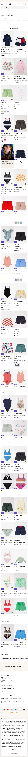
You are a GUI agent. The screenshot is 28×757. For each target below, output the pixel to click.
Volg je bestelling (6, 678)
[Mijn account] (19, 4)
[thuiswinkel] (16, 713)
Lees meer (19, 746)
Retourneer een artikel (8, 680)
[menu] (2, 4)
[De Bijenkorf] (7, 4)
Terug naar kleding (7, 12)
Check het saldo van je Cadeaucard (11, 691)
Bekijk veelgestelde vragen (9, 688)
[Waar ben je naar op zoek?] (3, 8)
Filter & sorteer (15, 28)
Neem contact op (7, 698)
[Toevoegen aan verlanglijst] (12, 46)
